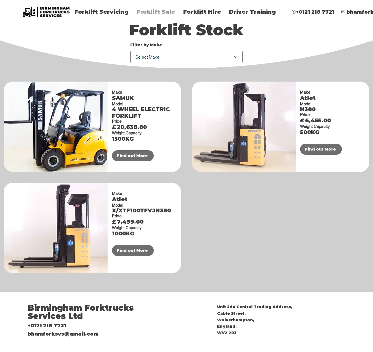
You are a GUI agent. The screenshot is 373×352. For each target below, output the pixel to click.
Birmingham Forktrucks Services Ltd (81, 312)
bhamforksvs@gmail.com (63, 334)
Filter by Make (146, 45)
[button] (101, 12)
